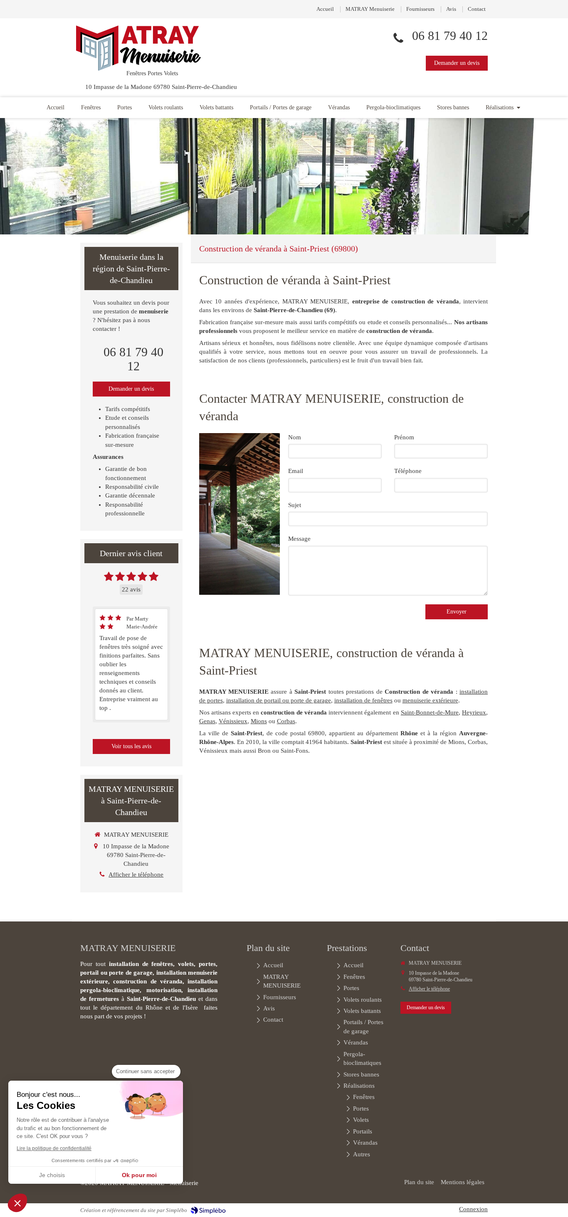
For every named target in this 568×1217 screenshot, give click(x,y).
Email (295, 471)
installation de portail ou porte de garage (278, 700)
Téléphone (408, 471)
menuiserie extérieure (430, 700)
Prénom (404, 437)
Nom (294, 437)
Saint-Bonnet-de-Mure (430, 712)
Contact (477, 9)
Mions (259, 721)
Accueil (325, 9)
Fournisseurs (420, 9)
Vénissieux (233, 721)
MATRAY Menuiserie (370, 9)
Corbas (286, 721)
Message (299, 538)
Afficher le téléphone (136, 874)
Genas (207, 721)
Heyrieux (474, 712)
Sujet (294, 505)
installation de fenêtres (363, 700)
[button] (17, 1203)
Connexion (473, 1209)
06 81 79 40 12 (450, 35)
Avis (451, 9)
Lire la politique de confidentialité (54, 1148)
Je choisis (52, 1175)
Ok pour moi (139, 1175)
